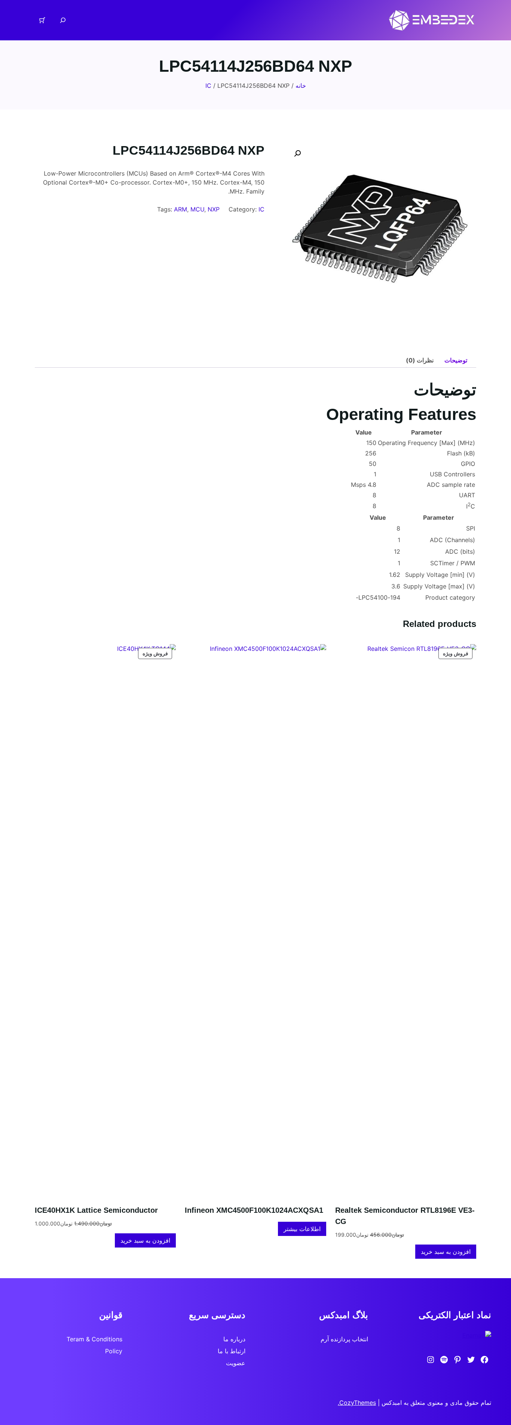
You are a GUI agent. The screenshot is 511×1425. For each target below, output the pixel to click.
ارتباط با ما (231, 1351)
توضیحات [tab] (455, 360)
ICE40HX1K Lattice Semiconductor (96, 1210)
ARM (180, 209)
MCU (197, 209)
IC (208, 85)
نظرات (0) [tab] (420, 360)
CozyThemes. (357, 1402)
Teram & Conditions (94, 1339)
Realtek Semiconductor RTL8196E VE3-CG (405, 1215)
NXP (214, 209)
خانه (301, 85)
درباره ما (234, 1339)
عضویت (235, 1363)
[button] (297, 153)
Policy (113, 1351)
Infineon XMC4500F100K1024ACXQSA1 (254, 1210)
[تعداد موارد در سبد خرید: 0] (42, 20)
